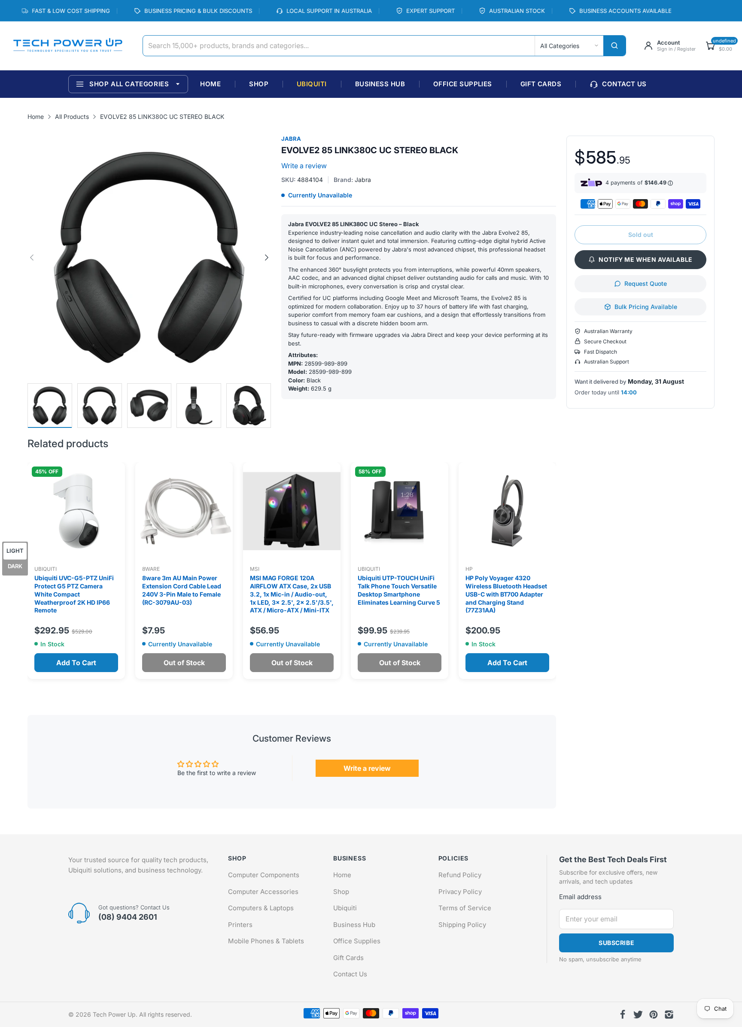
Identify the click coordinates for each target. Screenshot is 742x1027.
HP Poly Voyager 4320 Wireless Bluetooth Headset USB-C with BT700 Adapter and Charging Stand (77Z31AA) (506, 594)
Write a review (304, 165)
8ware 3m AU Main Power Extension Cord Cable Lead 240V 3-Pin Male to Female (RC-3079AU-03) (181, 590)
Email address (580, 897)
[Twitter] (638, 1014)
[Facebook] (622, 1014)
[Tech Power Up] (67, 46)
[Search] (614, 46)
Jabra (291, 139)
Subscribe (616, 942)
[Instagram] (669, 1014)
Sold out (640, 234)
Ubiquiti (45, 569)
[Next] (31, 257)
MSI (254, 569)
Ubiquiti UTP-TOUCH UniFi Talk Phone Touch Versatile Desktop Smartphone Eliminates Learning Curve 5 (399, 590)
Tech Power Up (114, 1014)
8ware (151, 569)
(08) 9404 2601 (127, 916)
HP (469, 569)
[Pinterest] (653, 1014)
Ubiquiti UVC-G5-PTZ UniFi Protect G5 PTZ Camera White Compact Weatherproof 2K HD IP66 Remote (74, 594)
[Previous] (266, 257)
